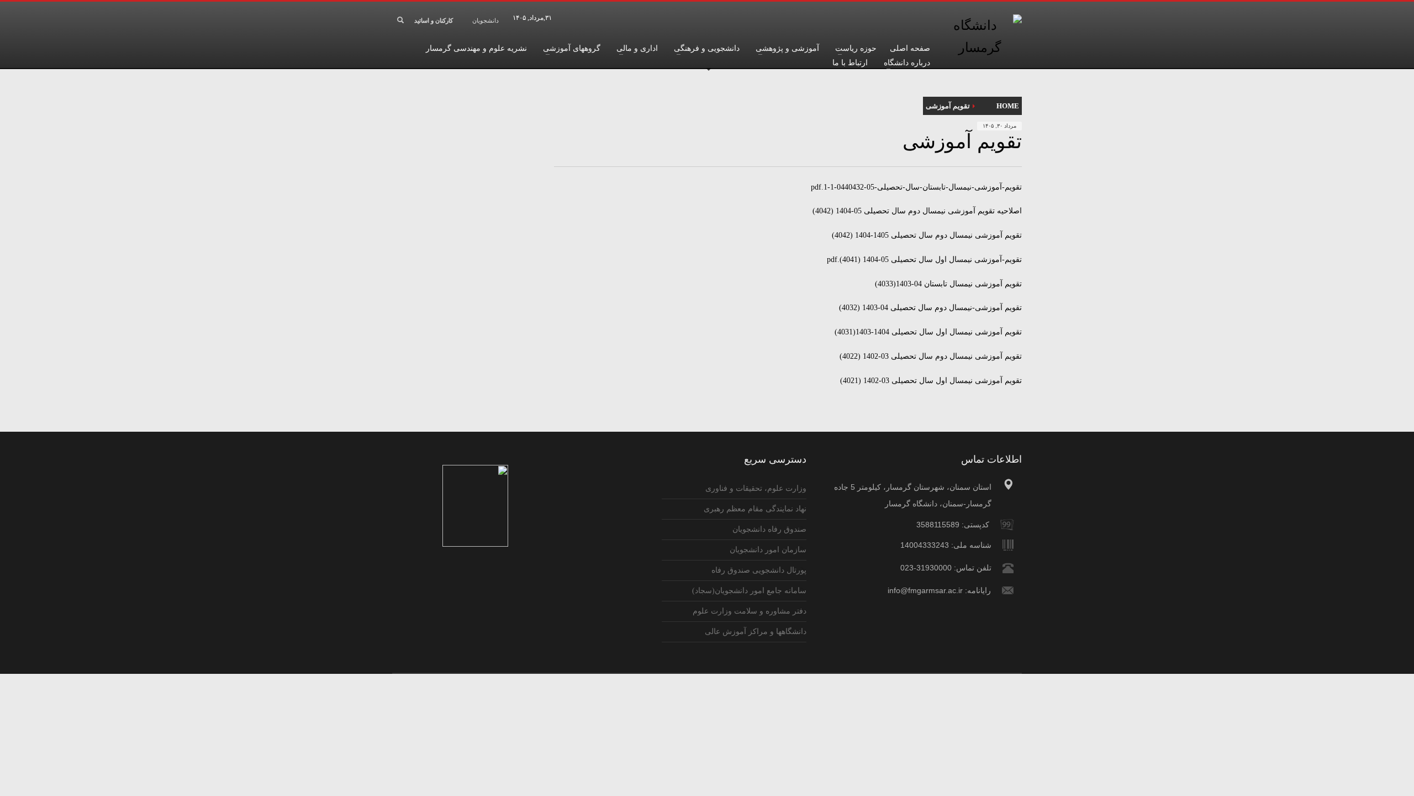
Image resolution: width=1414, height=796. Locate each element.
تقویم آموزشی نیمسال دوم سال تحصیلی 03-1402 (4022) (931, 356)
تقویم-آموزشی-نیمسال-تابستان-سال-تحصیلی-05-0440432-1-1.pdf (916, 187)
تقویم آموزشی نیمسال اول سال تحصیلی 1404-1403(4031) (928, 332)
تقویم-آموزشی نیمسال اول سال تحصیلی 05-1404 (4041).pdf (924, 259)
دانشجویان (485, 20)
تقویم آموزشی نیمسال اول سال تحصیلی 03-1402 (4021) (931, 380)
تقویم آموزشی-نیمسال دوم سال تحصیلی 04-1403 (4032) (930, 307)
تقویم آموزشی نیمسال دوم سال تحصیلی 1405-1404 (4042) (927, 235)
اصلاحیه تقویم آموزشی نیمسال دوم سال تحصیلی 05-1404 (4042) (917, 211)
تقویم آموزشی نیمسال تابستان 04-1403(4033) (948, 284)
